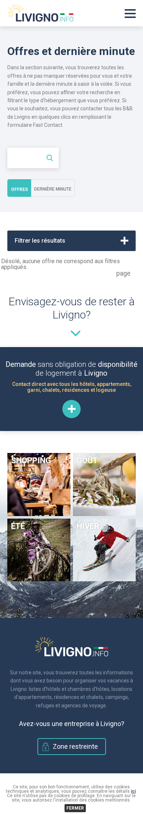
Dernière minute (53, 189)
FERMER (75, 808)
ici (133, 791)
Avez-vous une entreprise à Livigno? (71, 724)
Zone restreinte (75, 746)
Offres (19, 189)
